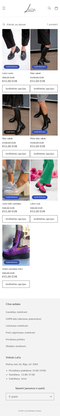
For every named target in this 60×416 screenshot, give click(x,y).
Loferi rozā (35, 204)
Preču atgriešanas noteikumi (20, 332)
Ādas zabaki (35, 73)
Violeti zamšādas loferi (12, 269)
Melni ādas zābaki (38, 138)
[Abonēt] (50, 396)
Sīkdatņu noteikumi (16, 346)
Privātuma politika (15, 339)
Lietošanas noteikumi (17, 325)
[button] (3, 8)
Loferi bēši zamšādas (11, 204)
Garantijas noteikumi (16, 312)
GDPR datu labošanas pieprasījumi (23, 319)
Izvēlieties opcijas (16, 88)
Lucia (26, 411)
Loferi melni (7, 73)
